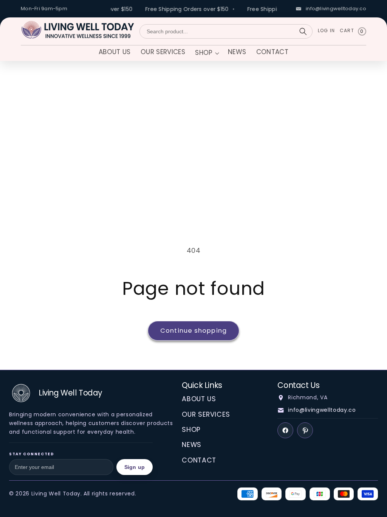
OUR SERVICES (206, 414)
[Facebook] (285, 430)
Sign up (134, 467)
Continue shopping (193, 330)
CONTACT (199, 460)
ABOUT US (199, 398)
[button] (206, 53)
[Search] (303, 31)
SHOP (191, 429)
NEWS (191, 444)
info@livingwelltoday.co (322, 410)
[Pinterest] (305, 430)
